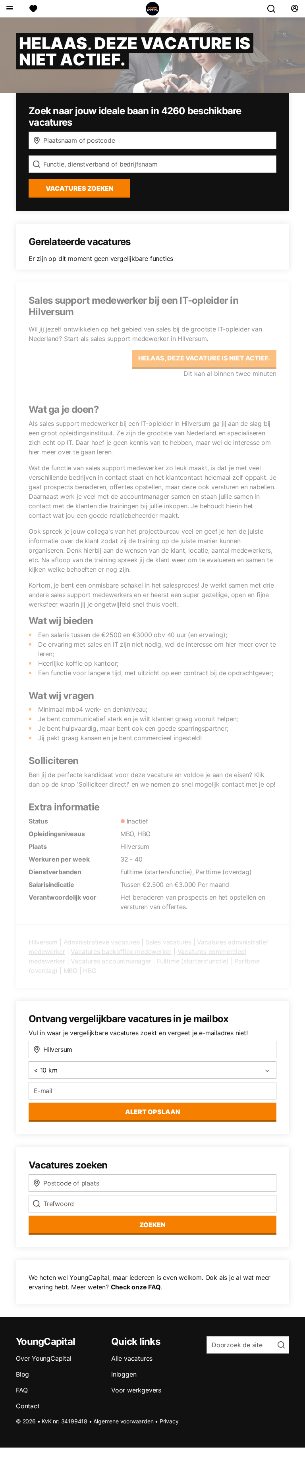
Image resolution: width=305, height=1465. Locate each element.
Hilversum (43, 942)
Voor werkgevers (136, 1390)
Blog (22, 1374)
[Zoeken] (274, 8)
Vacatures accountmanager (111, 961)
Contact (28, 1406)
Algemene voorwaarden (123, 1421)
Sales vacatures (168, 942)
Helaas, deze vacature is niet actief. (204, 358)
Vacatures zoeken (80, 188)
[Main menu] (9, 8)
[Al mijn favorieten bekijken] (33, 8)
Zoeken (152, 1225)
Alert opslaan (152, 1112)
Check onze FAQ (136, 1287)
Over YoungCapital (43, 1358)
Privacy (169, 1421)
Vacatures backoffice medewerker (121, 952)
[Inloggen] (294, 8)
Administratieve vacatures (102, 942)
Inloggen (123, 1374)
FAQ (21, 1390)
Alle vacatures (131, 1358)
